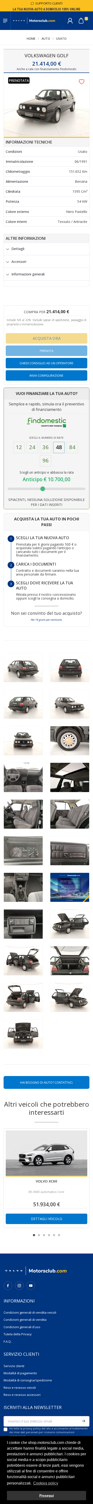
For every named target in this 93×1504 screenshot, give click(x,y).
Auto (45, 38)
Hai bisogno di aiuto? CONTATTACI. (46, 1082)
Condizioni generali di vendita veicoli (30, 1312)
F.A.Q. (7, 1341)
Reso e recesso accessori (22, 1395)
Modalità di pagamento (20, 1373)
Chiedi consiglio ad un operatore (46, 363)
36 (45, 447)
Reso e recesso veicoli (20, 1387)
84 (72, 447)
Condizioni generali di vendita (25, 1319)
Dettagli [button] (17, 249)
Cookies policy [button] (45, 1483)
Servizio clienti (14, 1366)
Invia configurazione (46, 375)
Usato (61, 38)
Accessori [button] (18, 261)
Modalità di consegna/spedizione (28, 1380)
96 (45, 460)
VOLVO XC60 (46, 1181)
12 (19, 447)
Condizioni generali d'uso (22, 1327)
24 (32, 447)
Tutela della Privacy (18, 1334)
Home (31, 38)
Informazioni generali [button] (28, 274)
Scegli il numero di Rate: (46, 437)
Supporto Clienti (48, 3)
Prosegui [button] (46, 1495)
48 (59, 447)
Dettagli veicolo (46, 1218)
